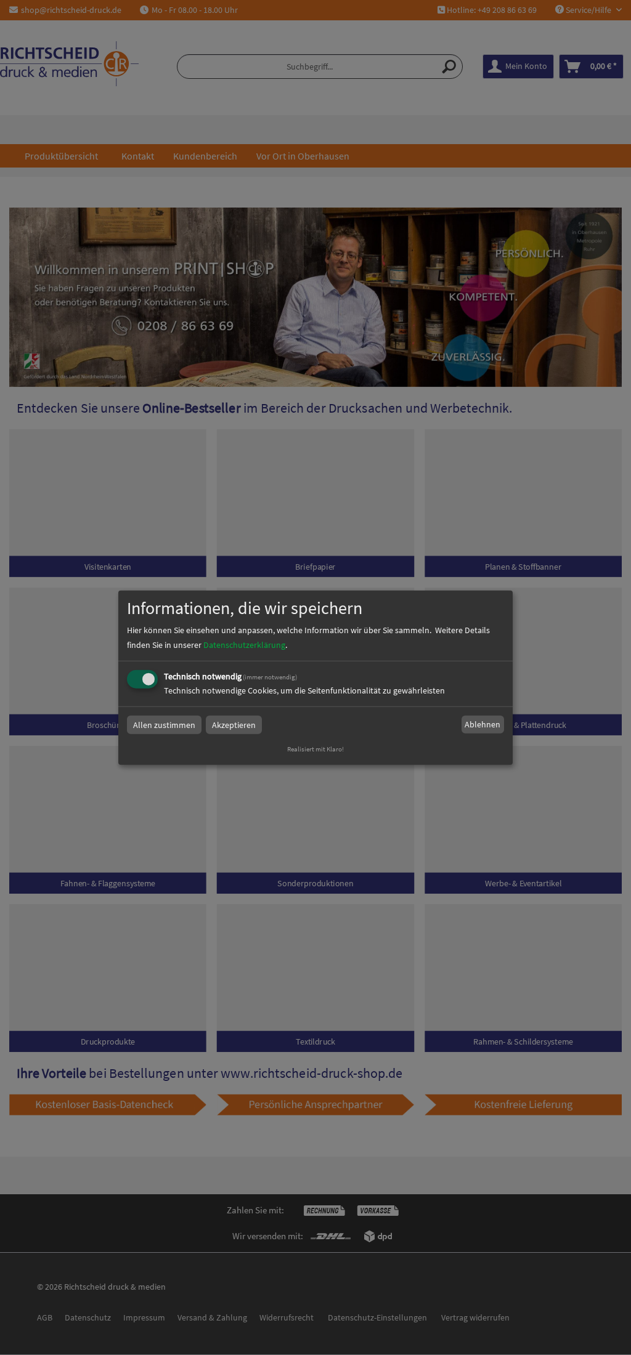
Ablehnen (482, 724)
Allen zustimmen (164, 724)
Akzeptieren (234, 724)
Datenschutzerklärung (244, 644)
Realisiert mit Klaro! (315, 748)
